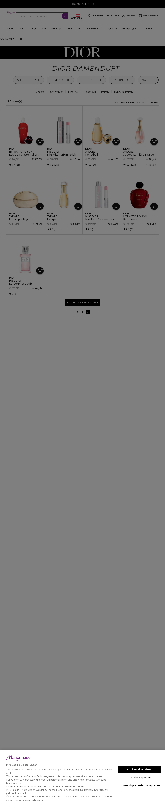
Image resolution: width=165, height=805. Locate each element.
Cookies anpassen (140, 777)
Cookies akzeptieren (139, 769)
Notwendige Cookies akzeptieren (140, 785)
